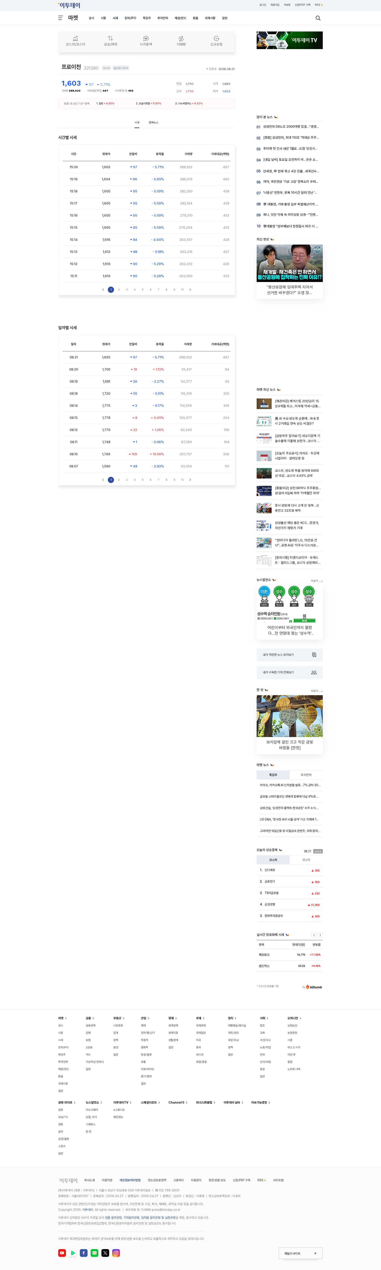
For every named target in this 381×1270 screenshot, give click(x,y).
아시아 (199, 1054)
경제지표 (173, 1032)
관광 (60, 1109)
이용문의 (196, 1180)
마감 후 (291, 1054)
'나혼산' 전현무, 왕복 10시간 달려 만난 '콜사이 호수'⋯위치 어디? (305, 193)
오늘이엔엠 (144, 103)
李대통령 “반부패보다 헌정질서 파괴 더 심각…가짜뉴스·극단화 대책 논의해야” (314, 226)
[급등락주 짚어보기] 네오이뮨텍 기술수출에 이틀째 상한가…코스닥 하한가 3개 (297, 441)
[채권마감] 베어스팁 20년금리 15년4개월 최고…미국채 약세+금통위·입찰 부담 (297, 406)
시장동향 (118, 1025)
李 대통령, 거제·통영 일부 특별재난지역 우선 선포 (295, 204)
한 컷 (88, 1131)
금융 (88, 1018)
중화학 (144, 1047)
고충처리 (178, 1180)
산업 (143, 1018)
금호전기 (270, 881)
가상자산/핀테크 (95, 1062)
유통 (143, 1062)
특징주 (147, 18)
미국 (198, 1040)
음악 (60, 1131)
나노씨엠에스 (184, 103)
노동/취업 (265, 1047)
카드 (88, 1054)
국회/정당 (233, 1032)
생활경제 (173, 1040)
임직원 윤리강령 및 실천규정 (158, 1217)
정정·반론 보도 (217, 1180)
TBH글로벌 (272, 893)
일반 (224, 18)
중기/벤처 (146, 1076)
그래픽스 (90, 1124)
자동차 (144, 1040)
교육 (262, 1032)
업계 (115, 1032)
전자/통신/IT (148, 1032)
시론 (290, 1040)
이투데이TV (120, 1102)
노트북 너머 (294, 1069)
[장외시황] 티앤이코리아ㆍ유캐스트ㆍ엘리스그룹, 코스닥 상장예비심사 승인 (298, 563)
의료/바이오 (147, 1069)
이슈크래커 (92, 1109)
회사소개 (89, 1180)
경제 (171, 1018)
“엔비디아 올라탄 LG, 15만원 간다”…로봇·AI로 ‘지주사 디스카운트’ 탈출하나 (297, 545)
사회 (262, 1018)
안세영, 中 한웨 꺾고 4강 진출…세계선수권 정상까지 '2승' (301, 171)
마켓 (73, 17)
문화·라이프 (65, 1102)
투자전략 (162, 18)
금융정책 (90, 1025)
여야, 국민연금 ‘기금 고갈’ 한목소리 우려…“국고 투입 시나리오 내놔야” (309, 182)
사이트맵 (278, 1180)
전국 (262, 1054)
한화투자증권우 (274, 916)
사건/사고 (265, 1040)
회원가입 (275, 4)
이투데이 (87, 1209)
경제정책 (173, 1025)
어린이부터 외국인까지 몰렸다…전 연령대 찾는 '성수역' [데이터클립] (289, 633)
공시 (91, 18)
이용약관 (107, 1180)
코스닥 (306, 860)
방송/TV (63, 1117)
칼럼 (290, 1062)
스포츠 (61, 1146)
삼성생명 (270, 904)
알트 (101, 103)
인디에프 (270, 870)
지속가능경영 (259, 1102)
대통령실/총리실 (237, 1025)
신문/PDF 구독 (302, 4)
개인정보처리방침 (130, 1180)
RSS (317, 4)
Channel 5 (176, 1102)
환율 (195, 18)
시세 (115, 18)
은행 (88, 1032)
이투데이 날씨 (232, 1102)
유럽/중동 (201, 1062)
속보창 (287, 4)
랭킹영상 (118, 1117)
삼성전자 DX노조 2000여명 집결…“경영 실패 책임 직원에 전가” (305, 127)
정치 (230, 1018)
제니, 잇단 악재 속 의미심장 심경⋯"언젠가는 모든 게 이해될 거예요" (307, 215)
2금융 (89, 1047)
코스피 (273, 860)
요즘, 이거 (91, 1117)
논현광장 (292, 1032)
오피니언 (293, 1018)
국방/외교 (233, 1040)
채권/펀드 (180, 18)
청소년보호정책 (157, 1180)
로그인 (263, 4)
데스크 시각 (294, 1047)
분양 (115, 1047)
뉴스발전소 (92, 1102)
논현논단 (292, 1025)
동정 (262, 1069)
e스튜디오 (119, 1109)
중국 (198, 1047)
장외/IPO (130, 18)
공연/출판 (63, 1139)
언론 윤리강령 (113, 1217)
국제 (198, 1018)
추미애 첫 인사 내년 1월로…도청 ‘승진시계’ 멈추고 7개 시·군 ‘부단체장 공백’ (312, 149)
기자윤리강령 (131, 1217)
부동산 (117, 1018)
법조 (262, 1025)
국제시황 (210, 18)
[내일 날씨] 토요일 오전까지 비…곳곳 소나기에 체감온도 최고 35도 (307, 160)
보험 (88, 1040)
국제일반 (201, 1032)
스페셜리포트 (149, 1102)
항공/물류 (146, 1054)
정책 (115, 1040)
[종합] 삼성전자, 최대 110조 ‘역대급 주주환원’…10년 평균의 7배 (304, 138)
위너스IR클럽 (204, 1102)
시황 (103, 18)
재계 (143, 1025)
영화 (60, 1124)
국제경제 (201, 1025)
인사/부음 (265, 1062)
